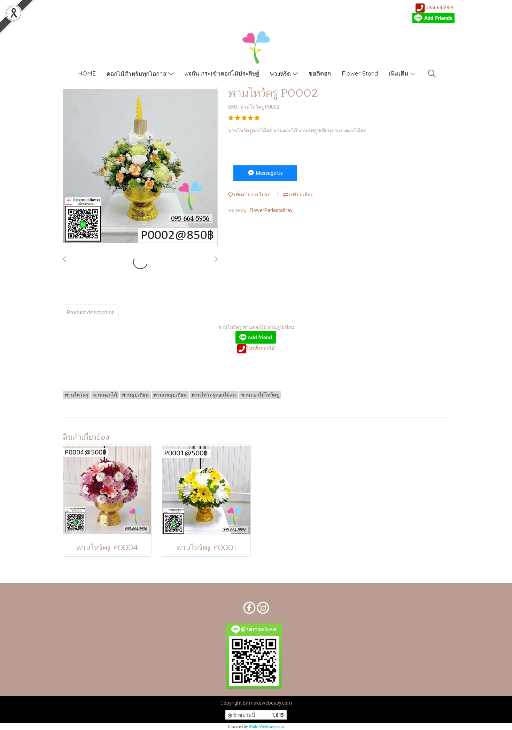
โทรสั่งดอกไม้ (260, 348)
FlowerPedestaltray (271, 210)
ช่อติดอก (320, 73)
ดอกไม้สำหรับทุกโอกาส (137, 73)
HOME (87, 73)
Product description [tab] (91, 312)
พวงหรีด (281, 73)
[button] (432, 73)
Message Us (269, 173)
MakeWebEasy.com (266, 726)
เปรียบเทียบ (300, 194)
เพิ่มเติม (399, 73)
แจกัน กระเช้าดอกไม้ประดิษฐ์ (221, 73)
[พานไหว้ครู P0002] (140, 166)
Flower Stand (360, 73)
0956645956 (440, 7)
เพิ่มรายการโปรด (252, 194)
